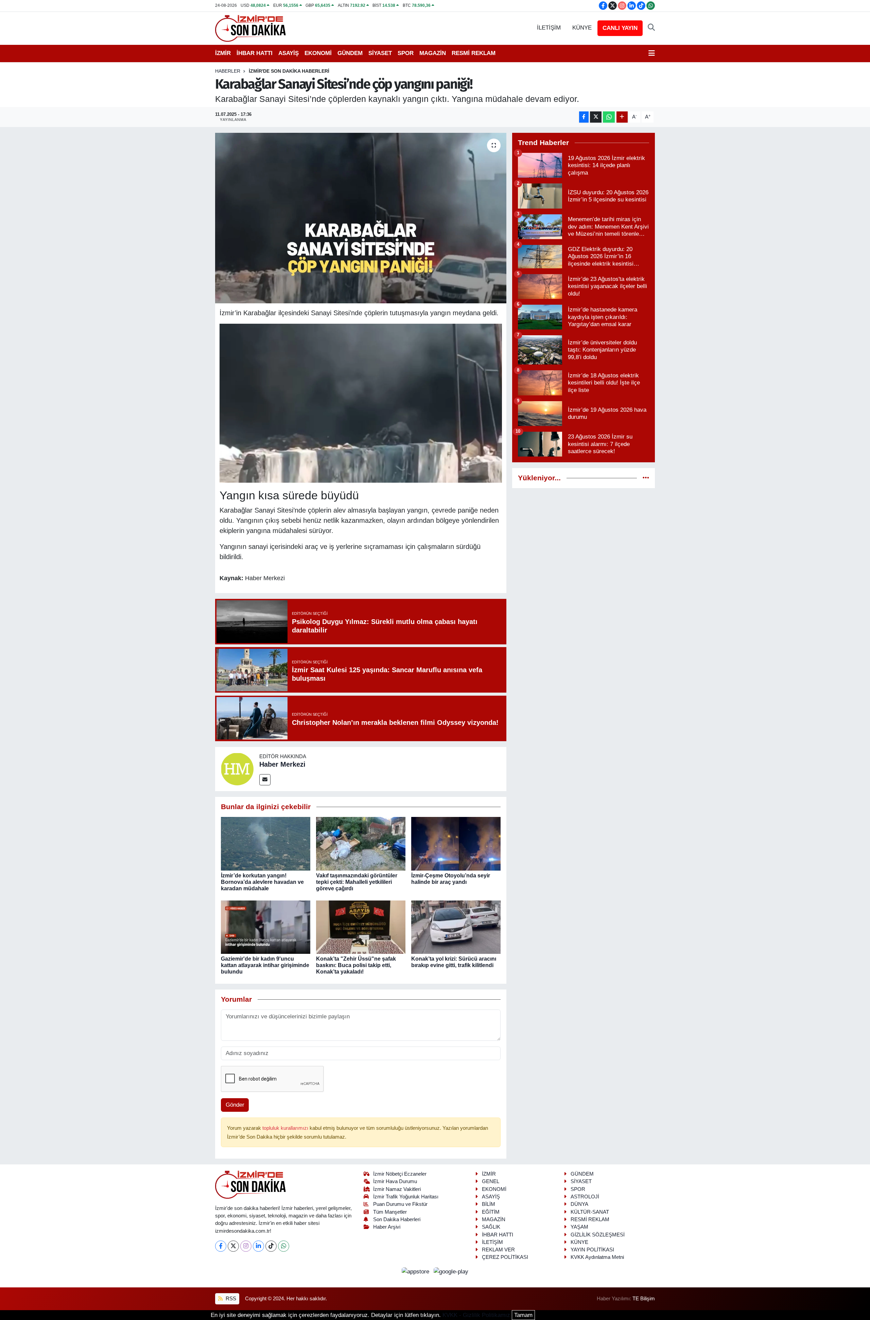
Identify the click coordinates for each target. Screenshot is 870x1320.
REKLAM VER (498, 1249)
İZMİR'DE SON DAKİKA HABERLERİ (289, 71)
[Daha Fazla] (622, 117)
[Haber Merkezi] (237, 768)
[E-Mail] (265, 779)
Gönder (235, 1105)
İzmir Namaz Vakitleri (397, 1189)
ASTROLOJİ (585, 1196)
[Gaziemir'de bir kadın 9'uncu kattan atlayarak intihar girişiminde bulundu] (265, 927)
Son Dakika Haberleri (396, 1219)
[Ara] (651, 27)
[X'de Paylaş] (596, 117)
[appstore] (416, 1271)
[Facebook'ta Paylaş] (584, 117)
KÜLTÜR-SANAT (590, 1212)
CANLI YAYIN (620, 28)
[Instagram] (245, 1246)
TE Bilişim (643, 1298)
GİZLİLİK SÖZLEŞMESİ (598, 1234)
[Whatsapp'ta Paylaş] (609, 117)
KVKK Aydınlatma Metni (597, 1257)
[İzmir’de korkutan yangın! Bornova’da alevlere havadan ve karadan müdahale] (265, 843)
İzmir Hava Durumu (395, 1181)
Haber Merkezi (282, 764)
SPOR (406, 53)
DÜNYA (579, 1204)
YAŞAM (579, 1227)
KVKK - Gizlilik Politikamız (476, 1315)
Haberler (227, 71)
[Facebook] (220, 1246)
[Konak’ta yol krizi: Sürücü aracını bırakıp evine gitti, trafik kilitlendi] (456, 927)
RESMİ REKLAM (473, 53)
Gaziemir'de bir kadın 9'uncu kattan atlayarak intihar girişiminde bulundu (265, 965)
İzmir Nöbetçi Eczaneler (400, 1174)
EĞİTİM (491, 1212)
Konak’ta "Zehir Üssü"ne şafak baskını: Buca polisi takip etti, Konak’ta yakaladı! (356, 965)
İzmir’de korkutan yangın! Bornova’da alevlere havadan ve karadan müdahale (262, 882)
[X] (233, 1246)
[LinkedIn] (258, 1246)
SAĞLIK (491, 1227)
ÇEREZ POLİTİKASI (505, 1257)
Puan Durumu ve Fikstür (400, 1204)
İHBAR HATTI (255, 53)
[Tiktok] (271, 1246)
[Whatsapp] (283, 1246)
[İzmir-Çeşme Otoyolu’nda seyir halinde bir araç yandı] (456, 843)
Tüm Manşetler (390, 1212)
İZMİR (223, 53)
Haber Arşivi (386, 1227)
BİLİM (488, 1204)
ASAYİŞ (288, 53)
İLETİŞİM (549, 27)
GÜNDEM (350, 53)
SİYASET (380, 53)
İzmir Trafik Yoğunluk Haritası (405, 1196)
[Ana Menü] (651, 53)
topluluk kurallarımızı (286, 1128)
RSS (230, 1298)
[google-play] (451, 1271)
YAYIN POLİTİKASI (592, 1249)
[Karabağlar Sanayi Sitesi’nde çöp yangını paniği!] (360, 218)
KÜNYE (582, 27)
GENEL (490, 1181)
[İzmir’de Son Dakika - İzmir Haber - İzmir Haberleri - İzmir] (250, 28)
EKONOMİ (318, 53)
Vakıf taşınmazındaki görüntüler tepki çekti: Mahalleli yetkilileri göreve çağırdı (356, 882)
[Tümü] (646, 478)
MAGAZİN (432, 53)
